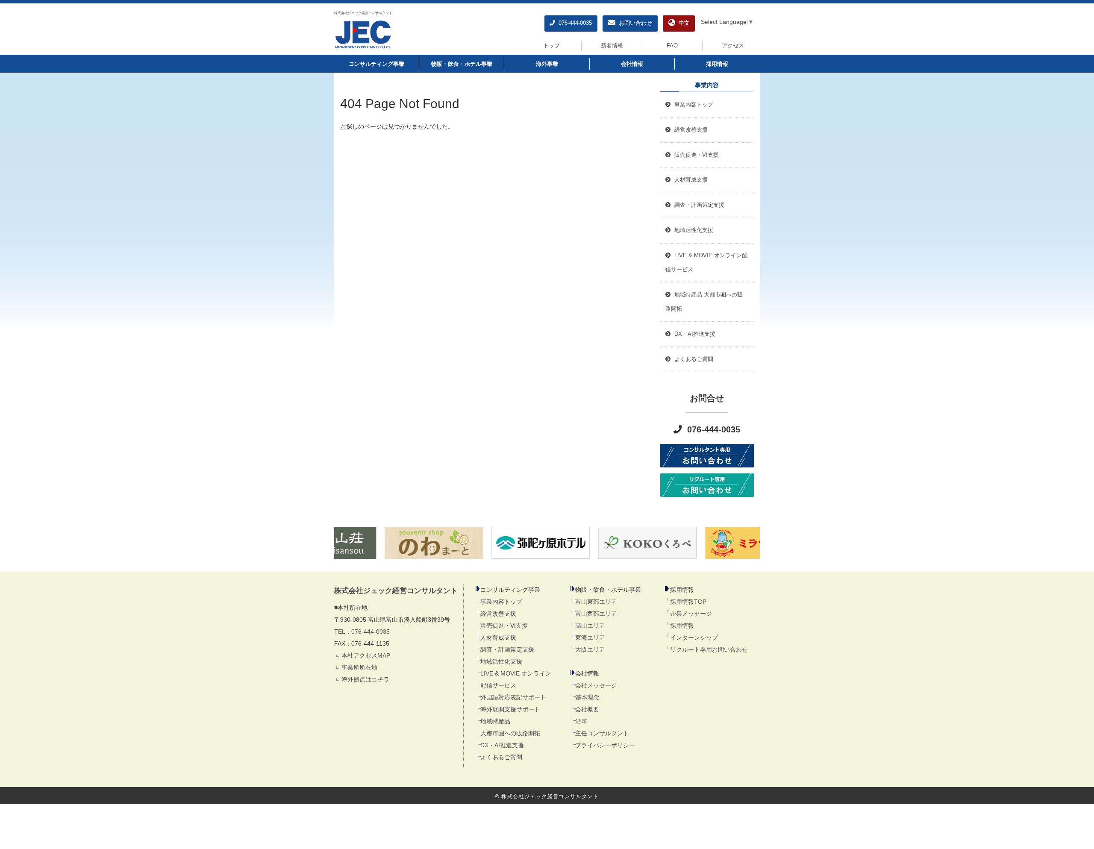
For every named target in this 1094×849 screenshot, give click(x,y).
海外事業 (547, 64)
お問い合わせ (633, 23)
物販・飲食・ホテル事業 (461, 64)
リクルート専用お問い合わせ (709, 649)
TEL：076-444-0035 (362, 631)
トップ (551, 46)
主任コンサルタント (602, 733)
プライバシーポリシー (605, 745)
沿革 (581, 721)
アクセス (733, 46)
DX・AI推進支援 (502, 745)
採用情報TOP (688, 601)
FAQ (672, 46)
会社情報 (632, 64)
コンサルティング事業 (376, 64)
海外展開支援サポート (510, 709)
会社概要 (587, 709)
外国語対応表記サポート (513, 697)
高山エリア (590, 625)
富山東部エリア (596, 601)
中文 (682, 23)
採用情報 (717, 64)
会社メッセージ (596, 685)
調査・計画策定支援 (507, 649)
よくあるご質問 (501, 757)
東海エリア (590, 637)
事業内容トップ (692, 105)
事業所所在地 (359, 667)
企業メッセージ (691, 613)
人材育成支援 (498, 637)
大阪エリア (590, 649)
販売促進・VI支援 (504, 625)
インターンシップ (694, 637)
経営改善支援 (689, 130)
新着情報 (612, 46)
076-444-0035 (573, 23)
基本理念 (587, 697)
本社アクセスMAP (365, 655)
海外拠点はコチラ (365, 679)
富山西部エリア (596, 613)
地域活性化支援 (501, 661)
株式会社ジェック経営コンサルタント (363, 13)
